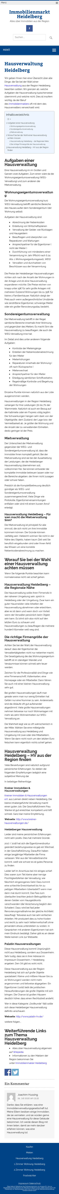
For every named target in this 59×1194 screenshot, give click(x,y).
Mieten (29, 1153)
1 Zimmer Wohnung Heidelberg (29, 1164)
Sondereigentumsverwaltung (22, 129)
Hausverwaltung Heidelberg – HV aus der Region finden (28, 148)
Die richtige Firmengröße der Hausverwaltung (28, 144)
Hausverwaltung (13, 85)
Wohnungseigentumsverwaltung (23, 126)
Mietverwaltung (17, 132)
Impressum (23, 1183)
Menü (4, 2)
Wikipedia (18, 1052)
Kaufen (29, 1147)
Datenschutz (35, 1183)
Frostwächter (29, 1176)
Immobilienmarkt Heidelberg (29, 14)
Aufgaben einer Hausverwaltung (20, 123)
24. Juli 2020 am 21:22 (28, 1098)
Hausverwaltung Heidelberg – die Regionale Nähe (29, 141)
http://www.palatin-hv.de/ (29, 1016)
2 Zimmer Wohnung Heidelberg (29, 1170)
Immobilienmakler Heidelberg (31, 1063)
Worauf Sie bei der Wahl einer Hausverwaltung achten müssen (27, 136)
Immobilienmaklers (19, 103)
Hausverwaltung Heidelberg (29, 1158)
